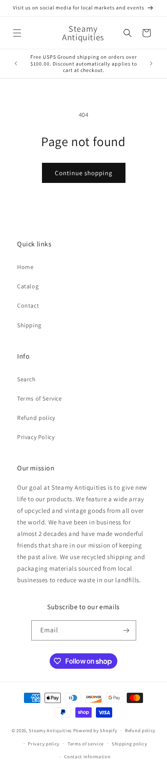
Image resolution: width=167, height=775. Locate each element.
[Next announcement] (151, 63)
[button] (17, 33)
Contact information (87, 757)
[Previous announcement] (15, 63)
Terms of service (86, 744)
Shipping (29, 325)
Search (26, 379)
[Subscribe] (126, 630)
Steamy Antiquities (50, 730)
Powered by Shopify (95, 730)
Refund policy (36, 418)
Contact (28, 305)
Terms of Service (39, 398)
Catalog (28, 286)
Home (25, 267)
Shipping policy (129, 744)
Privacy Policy (35, 437)
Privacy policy (44, 744)
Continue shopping (84, 173)
